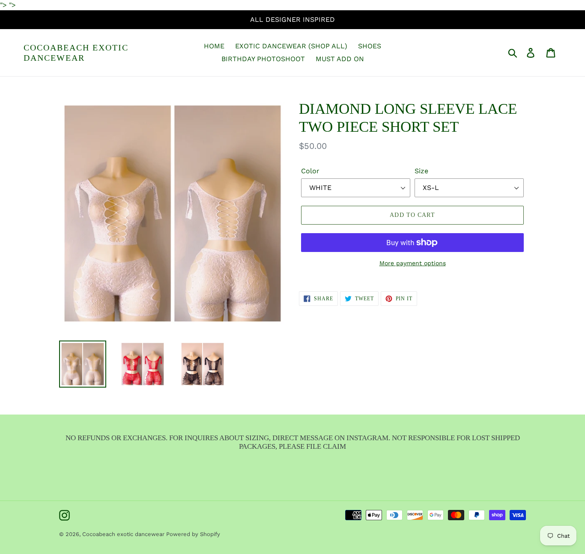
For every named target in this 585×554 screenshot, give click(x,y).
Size (421, 171)
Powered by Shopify (193, 534)
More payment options (412, 263)
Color (310, 171)
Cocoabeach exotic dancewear (76, 52)
